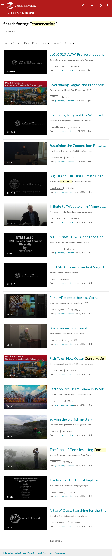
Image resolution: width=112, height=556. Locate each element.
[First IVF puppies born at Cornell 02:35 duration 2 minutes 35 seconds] (25, 305)
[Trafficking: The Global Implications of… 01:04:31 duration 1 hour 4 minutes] (25, 488)
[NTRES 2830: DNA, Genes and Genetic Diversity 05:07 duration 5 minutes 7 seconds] (25, 244)
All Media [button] (62, 43)
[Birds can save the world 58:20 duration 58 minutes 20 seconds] (25, 336)
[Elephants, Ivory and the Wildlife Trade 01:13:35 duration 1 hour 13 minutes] (25, 123)
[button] (3, 5)
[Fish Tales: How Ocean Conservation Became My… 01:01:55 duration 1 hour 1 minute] (25, 366)
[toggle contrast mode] (100, 5)
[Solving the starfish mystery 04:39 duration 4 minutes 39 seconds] (25, 427)
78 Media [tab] (10, 31)
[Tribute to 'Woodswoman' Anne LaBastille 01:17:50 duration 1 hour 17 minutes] (25, 214)
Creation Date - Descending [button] (25, 43)
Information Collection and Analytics (19, 552)
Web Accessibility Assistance (51, 552)
